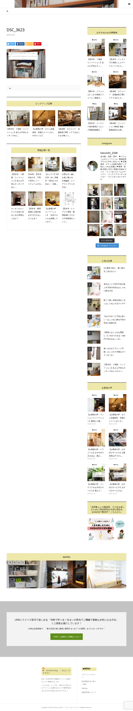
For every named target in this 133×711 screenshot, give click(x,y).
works (66, 557)
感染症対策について (89, 692)
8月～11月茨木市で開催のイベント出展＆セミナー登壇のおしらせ (56, 680)
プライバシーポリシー (89, 676)
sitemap (84, 688)
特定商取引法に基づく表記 (89, 683)
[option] (27, 574)
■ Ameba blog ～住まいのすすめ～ (56, 671)
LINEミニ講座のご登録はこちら (66, 637)
